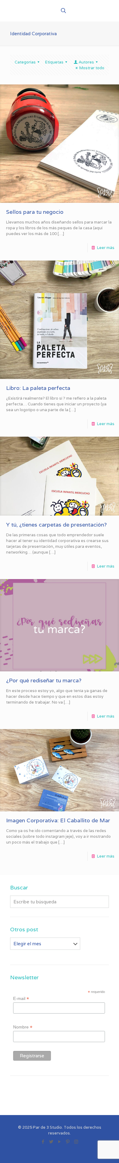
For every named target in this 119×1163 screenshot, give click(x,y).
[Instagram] (76, 1141)
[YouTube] (59, 1141)
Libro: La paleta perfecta (38, 387)
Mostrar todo (91, 67)
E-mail (21, 998)
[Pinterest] (68, 1141)
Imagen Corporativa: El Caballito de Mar (58, 820)
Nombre (22, 1027)
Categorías (25, 62)
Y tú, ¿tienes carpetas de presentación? (56, 524)
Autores (86, 62)
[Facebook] (43, 1141)
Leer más (105, 247)
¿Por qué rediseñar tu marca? (43, 680)
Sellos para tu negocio (34, 211)
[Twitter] (51, 1141)
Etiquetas (54, 62)
